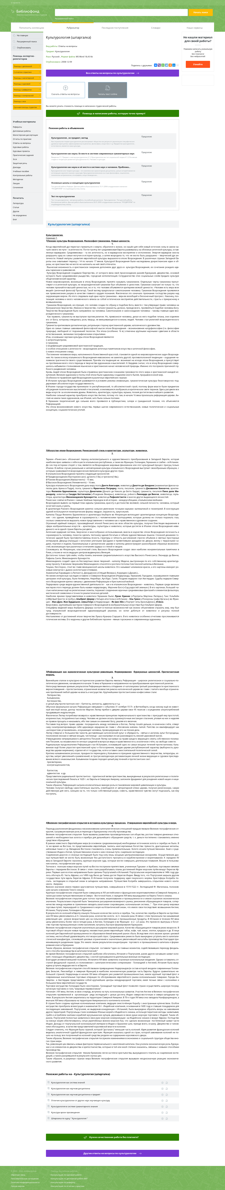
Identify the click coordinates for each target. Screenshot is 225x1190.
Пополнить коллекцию (31, 27)
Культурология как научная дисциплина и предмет (75, 1094)
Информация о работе (167, 1083)
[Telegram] (166, 65)
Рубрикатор (73, 27)
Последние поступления (115, 27)
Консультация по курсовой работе (66, 1175)
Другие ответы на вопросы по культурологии (110, 1153)
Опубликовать (24, 47)
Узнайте (198, 64)
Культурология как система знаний (68, 1082)
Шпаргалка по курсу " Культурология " (69, 1118)
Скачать (162, 1083)
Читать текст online (107, 94)
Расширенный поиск (64, 18)
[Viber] (159, 65)
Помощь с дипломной (23, 66)
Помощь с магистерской (24, 78)
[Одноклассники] (170, 65)
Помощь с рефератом (23, 90)
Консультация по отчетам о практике (67, 1186)
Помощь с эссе (20, 101)
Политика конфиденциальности (25, 1182)
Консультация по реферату (63, 1182)
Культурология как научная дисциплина (70, 1088)
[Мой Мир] (173, 65)
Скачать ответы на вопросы (65, 94)
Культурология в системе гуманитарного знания (74, 1106)
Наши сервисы (195, 27)
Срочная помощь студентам (25, 107)
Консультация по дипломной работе (67, 1178)
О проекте (15, 2)
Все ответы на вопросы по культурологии (110, 73)
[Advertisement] (27, 267)
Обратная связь (18, 1175)
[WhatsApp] (162, 65)
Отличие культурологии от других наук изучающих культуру (80, 1100)
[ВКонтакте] (155, 65)
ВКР (85, 1178)
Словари (155, 27)
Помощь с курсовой (22, 84)
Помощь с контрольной (23, 95)
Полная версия (17, 1186)
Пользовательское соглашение (25, 1178)
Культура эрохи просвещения (65, 1112)
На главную (22, 35)
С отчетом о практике (23, 72)
